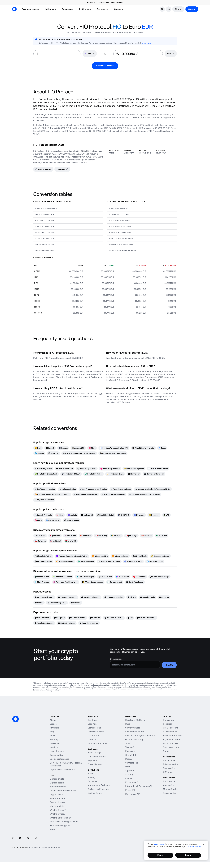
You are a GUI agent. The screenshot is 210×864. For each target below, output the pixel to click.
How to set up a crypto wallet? (64, 821)
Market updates (57, 806)
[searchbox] (171, 53)
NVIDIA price (169, 781)
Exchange (92, 781)
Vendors (54, 747)
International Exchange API (138, 786)
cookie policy (159, 844)
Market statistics (58, 786)
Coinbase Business (97, 756)
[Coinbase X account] (13, 838)
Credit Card (93, 735)
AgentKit (129, 770)
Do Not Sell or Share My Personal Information (66, 764)
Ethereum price (170, 764)
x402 (127, 743)
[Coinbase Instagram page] (28, 838)
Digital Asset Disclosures (62, 769)
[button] (50, 9)
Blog (52, 731)
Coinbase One (94, 728)
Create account (170, 728)
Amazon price (169, 793)
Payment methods (172, 739)
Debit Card (93, 739)
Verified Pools (95, 793)
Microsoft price (170, 789)
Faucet (128, 778)
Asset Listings (94, 752)
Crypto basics (56, 794)
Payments (92, 760)
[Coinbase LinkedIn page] (20, 838)
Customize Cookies (193, 846)
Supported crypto (171, 747)
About (53, 720)
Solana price (169, 768)
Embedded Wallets (134, 731)
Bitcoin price (169, 760)
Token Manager (95, 764)
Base (127, 724)
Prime (90, 773)
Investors (54, 743)
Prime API (130, 790)
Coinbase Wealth (96, 731)
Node (127, 766)
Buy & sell (92, 720)
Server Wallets (132, 728)
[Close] (203, 844)
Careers (53, 724)
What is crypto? (57, 814)
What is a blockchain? (60, 818)
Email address (116, 659)
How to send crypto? (60, 825)
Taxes (52, 829)
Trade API (130, 747)
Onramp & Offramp (134, 739)
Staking (91, 777)
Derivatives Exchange (98, 789)
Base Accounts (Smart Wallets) (140, 735)
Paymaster (130, 751)
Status (166, 751)
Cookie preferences (59, 759)
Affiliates (54, 728)
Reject (160, 855)
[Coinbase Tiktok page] (36, 838)
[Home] (14, 9)
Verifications (131, 763)
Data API (129, 759)
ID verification (170, 731)
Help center (169, 720)
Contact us (168, 724)
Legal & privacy (57, 751)
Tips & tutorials (57, 798)
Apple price (168, 785)
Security (54, 739)
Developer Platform (135, 720)
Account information (173, 735)
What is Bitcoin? (58, 810)
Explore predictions (97, 743)
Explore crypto (57, 779)
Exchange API (131, 782)
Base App (92, 724)
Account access (170, 743)
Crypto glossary (57, 802)
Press (52, 735)
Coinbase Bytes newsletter (63, 790)
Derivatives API (132, 794)
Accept (188, 855)
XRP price (168, 772)
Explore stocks (57, 783)
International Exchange (99, 785)
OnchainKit (130, 755)
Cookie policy (56, 755)
